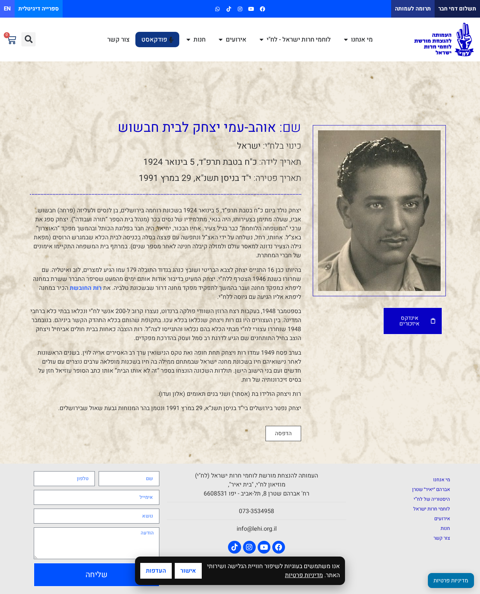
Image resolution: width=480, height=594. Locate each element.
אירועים (442, 518)
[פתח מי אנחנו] (346, 40)
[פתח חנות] (188, 40)
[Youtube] (251, 8)
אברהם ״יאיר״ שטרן (431, 489)
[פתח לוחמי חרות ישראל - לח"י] (261, 40)
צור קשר (442, 538)
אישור (188, 570)
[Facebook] (262, 8)
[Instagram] (239, 8)
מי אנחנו (441, 479)
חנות (445, 528)
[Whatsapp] (217, 8)
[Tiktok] (228, 8)
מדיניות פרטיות (304, 575)
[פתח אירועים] (221, 40)
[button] (28, 39)
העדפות (156, 570)
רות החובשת (86, 288)
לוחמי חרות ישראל (431, 508)
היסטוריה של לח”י (432, 499)
